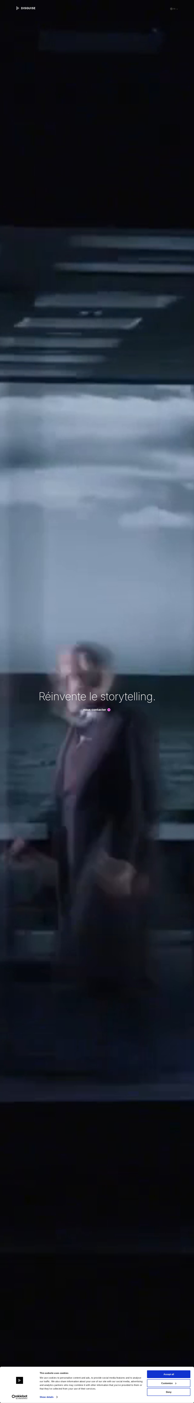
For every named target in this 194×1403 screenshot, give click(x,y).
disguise (26, 8)
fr (174, 9)
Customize (167, 1383)
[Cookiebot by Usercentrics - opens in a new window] (19, 1397)
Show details (47, 1397)
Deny (168, 1392)
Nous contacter (94, 710)
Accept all (169, 1374)
